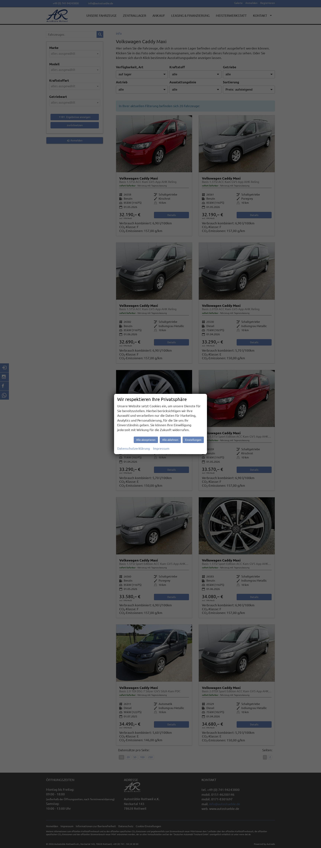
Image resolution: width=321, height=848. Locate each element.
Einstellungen (193, 439)
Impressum (161, 448)
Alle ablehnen (170, 439)
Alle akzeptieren (145, 439)
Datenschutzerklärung (133, 448)
